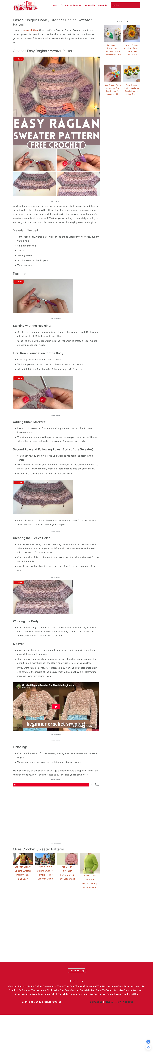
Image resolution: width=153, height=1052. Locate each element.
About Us (128, 1002)
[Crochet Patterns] (26, 9)
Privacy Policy (113, 1002)
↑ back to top (77, 970)
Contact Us (96, 1002)
